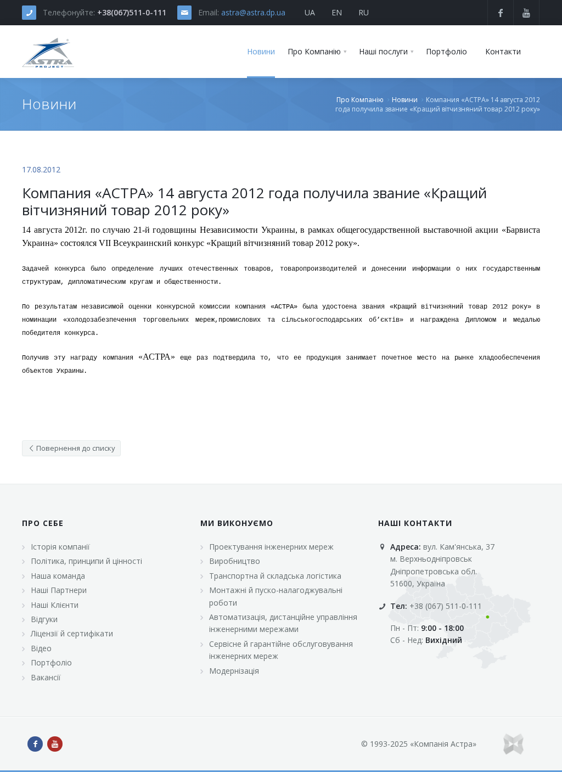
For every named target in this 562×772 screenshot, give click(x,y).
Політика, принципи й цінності (86, 561)
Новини (405, 99)
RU (363, 12)
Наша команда (58, 575)
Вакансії (46, 677)
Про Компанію (360, 99)
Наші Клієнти (54, 605)
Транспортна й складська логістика (275, 575)
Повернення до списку (75, 448)
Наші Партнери (59, 590)
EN (336, 12)
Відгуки (44, 619)
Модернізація (234, 670)
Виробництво (234, 561)
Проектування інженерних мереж (271, 546)
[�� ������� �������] (48, 51)
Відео (41, 648)
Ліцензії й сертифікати (72, 633)
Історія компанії (60, 546)
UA (310, 12)
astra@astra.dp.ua (253, 12)
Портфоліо (51, 662)
